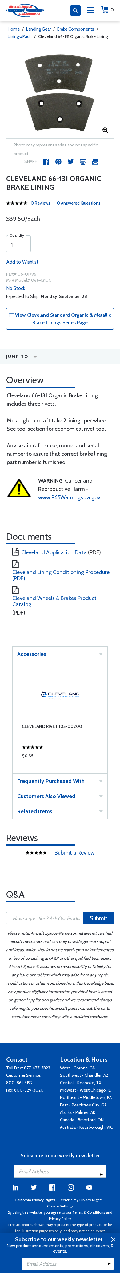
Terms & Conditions (88, 1212)
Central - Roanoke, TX (80, 1082)
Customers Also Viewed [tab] (46, 796)
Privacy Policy (60, 1218)
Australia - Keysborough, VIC (86, 1127)
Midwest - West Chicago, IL (85, 1090)
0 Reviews (40, 203)
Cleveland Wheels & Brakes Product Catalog (54, 601)
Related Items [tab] (34, 811)
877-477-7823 (37, 1068)
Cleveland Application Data (54, 552)
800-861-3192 (19, 1082)
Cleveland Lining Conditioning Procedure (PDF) (61, 575)
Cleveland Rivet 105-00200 (52, 726)
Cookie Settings (60, 1206)
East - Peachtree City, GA (83, 1105)
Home (14, 29)
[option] (60, 93)
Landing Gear (38, 29)
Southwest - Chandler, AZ (84, 1075)
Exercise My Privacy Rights (80, 1200)
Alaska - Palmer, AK (77, 1112)
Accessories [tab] (31, 654)
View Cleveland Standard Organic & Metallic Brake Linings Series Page (62, 318)
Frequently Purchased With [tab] (51, 781)
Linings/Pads (20, 36)
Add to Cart (60, 757)
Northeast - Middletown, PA (86, 1097)
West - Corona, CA (77, 1068)
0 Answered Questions (79, 203)
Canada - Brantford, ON (82, 1120)
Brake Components (75, 29)
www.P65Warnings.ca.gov (69, 497)
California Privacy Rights (35, 1200)
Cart (112, 10)
